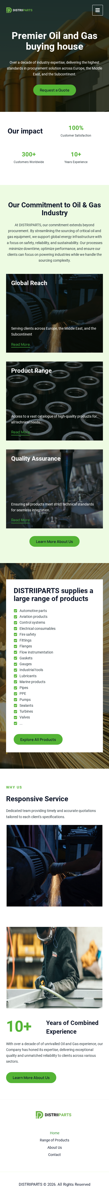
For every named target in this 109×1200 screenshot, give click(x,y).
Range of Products (54, 1140)
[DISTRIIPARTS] (20, 10)
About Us (54, 1147)
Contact (54, 1155)
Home (54, 1133)
